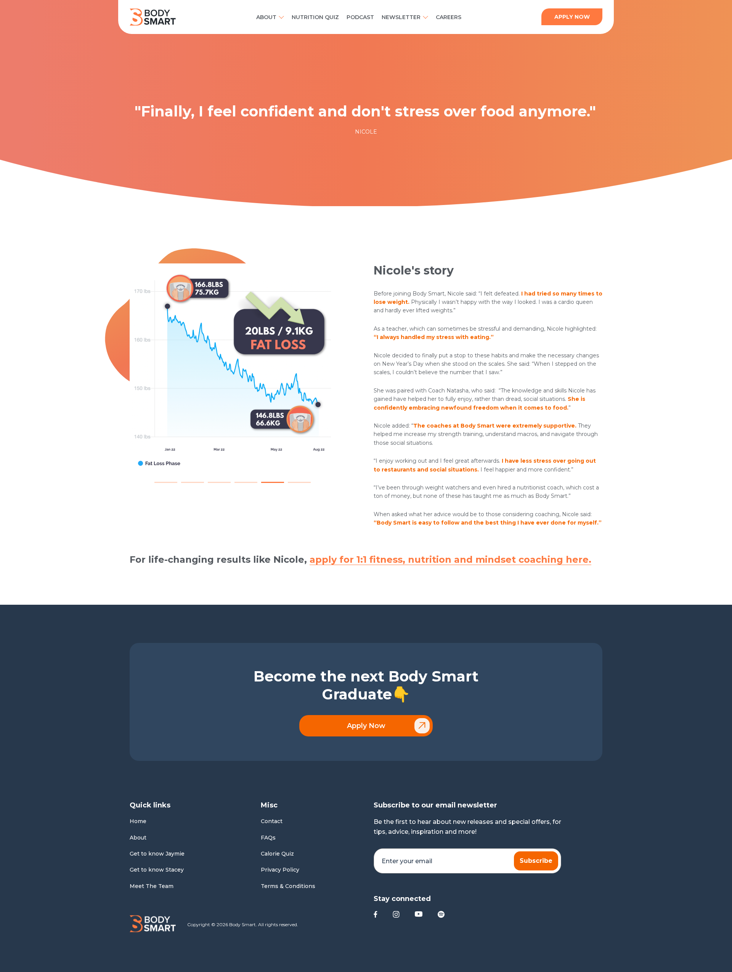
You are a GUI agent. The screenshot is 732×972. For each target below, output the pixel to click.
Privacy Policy (280, 869)
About (266, 17)
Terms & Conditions (288, 886)
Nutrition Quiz (315, 17)
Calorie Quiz (277, 853)
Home (138, 821)
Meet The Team (151, 886)
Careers (448, 17)
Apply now (572, 16)
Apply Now (366, 726)
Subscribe (536, 860)
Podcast (360, 17)
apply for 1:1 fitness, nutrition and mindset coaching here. (450, 559)
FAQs (268, 837)
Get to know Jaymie (157, 853)
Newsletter (401, 17)
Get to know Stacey (157, 869)
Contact (272, 821)
